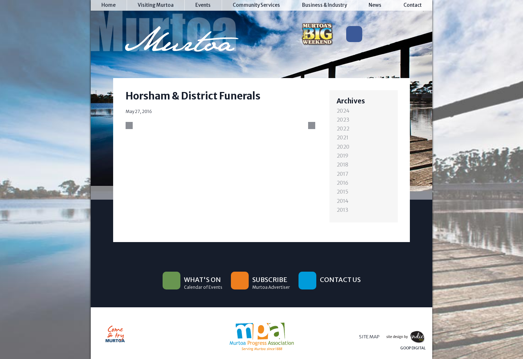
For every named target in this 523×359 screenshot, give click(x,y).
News (375, 5)
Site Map (369, 337)
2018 (342, 164)
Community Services (256, 5)
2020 (343, 147)
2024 (343, 111)
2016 (342, 183)
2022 (343, 128)
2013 (342, 210)
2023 (343, 120)
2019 (342, 156)
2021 (342, 137)
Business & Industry (324, 5)
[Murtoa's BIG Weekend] (317, 35)
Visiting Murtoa (156, 5)
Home (108, 5)
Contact (412, 5)
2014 (342, 201)
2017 (342, 174)
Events (203, 5)
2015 (342, 192)
